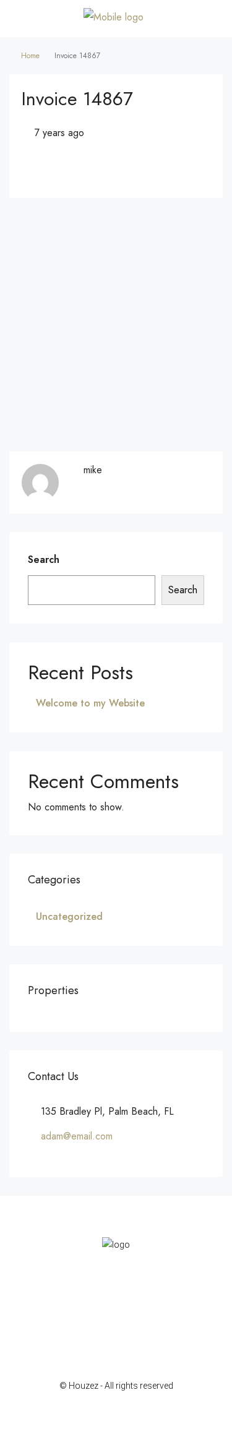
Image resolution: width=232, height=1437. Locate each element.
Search (43, 559)
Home (30, 55)
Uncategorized (69, 916)
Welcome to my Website (90, 703)
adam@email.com (77, 1136)
